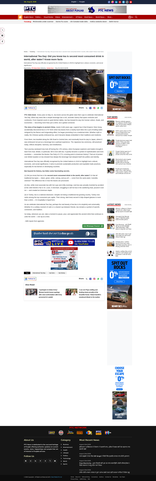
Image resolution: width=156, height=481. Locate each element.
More (109, 17)
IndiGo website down (98, 21)
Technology (67, 458)
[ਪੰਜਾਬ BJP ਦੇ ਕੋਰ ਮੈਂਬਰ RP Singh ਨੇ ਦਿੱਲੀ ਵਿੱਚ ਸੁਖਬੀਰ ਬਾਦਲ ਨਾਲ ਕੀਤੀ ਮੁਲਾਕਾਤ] (110, 218)
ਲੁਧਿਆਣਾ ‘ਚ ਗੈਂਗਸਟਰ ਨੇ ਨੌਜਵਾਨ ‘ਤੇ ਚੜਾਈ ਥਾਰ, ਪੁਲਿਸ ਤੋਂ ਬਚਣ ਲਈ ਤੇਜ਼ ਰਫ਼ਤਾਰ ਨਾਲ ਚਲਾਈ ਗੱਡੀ (124, 210)
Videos (57, 17)
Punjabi (82, 2)
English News (28, 17)
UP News (79, 17)
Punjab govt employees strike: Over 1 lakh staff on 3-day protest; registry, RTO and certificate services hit (123, 171)
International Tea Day (39, 273)
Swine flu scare (62, 21)
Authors (101, 477)
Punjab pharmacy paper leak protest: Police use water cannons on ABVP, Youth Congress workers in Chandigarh (124, 143)
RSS (89, 479)
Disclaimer (115, 477)
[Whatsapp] (98, 108)
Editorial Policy (86, 477)
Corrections (94, 477)
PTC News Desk (36, 68)
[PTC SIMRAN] (98, 432)
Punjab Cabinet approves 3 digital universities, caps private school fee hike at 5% (124, 153)
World (65, 461)
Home (25, 51)
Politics (38, 17)
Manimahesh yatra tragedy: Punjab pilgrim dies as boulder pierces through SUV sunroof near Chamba (123, 162)
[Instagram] (94, 108)
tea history (62, 273)
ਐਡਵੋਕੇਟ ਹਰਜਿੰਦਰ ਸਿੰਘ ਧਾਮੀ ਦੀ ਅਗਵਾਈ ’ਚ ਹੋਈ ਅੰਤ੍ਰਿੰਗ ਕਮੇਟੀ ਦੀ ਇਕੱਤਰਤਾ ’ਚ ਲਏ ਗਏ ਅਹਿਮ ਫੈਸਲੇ (124, 254)
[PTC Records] (61, 432)
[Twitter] (86, 108)
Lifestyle (66, 453)
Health (65, 450)
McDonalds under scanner (43, 21)
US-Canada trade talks (79, 21)
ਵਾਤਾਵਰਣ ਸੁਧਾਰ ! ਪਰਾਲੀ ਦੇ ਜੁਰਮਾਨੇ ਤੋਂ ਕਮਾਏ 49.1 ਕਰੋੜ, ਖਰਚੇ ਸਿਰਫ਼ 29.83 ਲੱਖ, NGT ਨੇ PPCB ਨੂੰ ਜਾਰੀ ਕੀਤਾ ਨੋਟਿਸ (123, 244)
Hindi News (88, 17)
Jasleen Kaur (50, 68)
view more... (128, 117)
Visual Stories (48, 17)
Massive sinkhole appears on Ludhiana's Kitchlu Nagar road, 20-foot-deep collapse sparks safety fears (124, 124)
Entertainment (67, 17)
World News (100, 17)
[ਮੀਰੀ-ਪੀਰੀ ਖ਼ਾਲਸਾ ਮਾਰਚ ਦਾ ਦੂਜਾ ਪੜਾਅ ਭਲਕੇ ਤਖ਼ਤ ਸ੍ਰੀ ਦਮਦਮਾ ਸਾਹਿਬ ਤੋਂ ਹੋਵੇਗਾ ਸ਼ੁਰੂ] (110, 236)
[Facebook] (90, 108)
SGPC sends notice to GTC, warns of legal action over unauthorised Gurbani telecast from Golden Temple (124, 133)
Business (66, 444)
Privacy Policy (74, 479)
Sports (65, 464)
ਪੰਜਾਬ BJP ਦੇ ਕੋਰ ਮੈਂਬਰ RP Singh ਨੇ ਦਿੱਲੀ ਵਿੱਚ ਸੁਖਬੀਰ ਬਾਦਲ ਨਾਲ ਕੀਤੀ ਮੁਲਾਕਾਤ (122, 218)
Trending (32, 51)
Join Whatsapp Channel (91, 226)
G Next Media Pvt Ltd (56, 477)
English (73, 2)
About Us (77, 477)
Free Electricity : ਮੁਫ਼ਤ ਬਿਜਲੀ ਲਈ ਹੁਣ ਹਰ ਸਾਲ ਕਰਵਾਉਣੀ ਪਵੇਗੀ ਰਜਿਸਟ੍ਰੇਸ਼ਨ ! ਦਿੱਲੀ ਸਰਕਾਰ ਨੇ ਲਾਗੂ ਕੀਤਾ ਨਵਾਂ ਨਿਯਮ (123, 227)
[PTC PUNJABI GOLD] (79, 432)
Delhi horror (114, 21)
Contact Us (108, 477)
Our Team (122, 477)
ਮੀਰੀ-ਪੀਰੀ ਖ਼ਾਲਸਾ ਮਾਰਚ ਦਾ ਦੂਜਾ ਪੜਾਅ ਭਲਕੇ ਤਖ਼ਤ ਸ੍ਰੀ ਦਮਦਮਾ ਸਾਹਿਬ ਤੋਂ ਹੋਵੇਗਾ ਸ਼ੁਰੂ (123, 235)
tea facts (52, 273)
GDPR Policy (83, 479)
